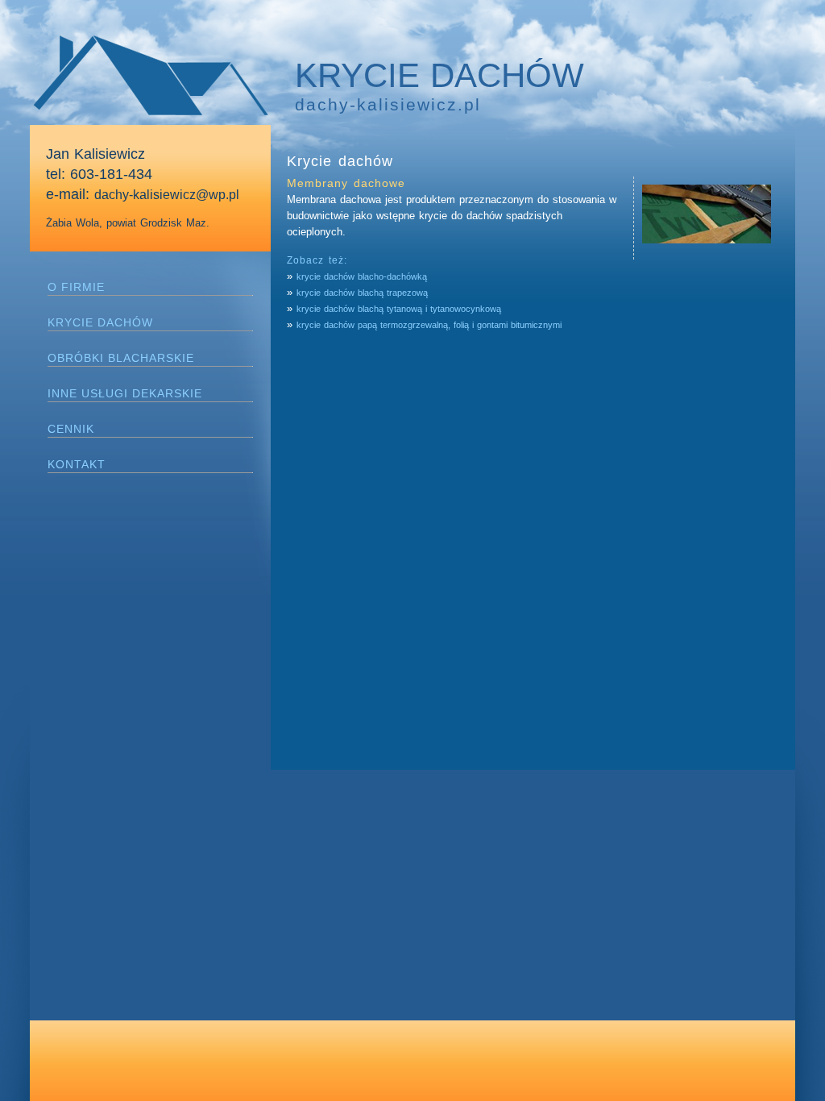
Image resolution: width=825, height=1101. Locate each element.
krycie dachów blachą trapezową (362, 292)
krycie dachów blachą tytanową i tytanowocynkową (398, 309)
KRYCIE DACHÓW (100, 322)
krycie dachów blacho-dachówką (361, 276)
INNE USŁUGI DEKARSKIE (125, 393)
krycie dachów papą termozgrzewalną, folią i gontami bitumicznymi (429, 325)
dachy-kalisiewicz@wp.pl (166, 195)
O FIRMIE (76, 286)
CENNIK (71, 428)
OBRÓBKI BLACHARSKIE (121, 357)
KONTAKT (77, 464)
